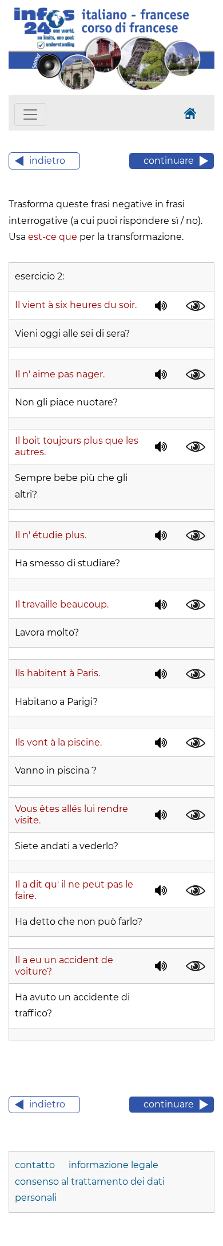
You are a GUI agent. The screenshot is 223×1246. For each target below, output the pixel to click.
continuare (169, 160)
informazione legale (113, 1165)
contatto (36, 1165)
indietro (47, 160)
